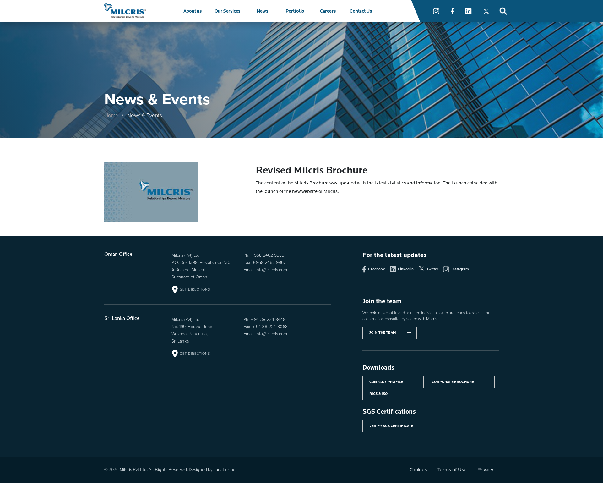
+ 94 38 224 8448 (268, 319)
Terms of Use (452, 470)
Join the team (382, 333)
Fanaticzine (224, 469)
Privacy (485, 470)
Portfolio (294, 11)
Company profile (386, 382)
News (262, 11)
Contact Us (361, 11)
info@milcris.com (271, 269)
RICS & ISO (378, 394)
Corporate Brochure (453, 382)
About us (192, 11)
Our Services (227, 11)
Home (111, 115)
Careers (327, 11)
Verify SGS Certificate (391, 426)
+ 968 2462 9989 (267, 255)
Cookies (418, 470)
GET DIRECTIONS (195, 289)
